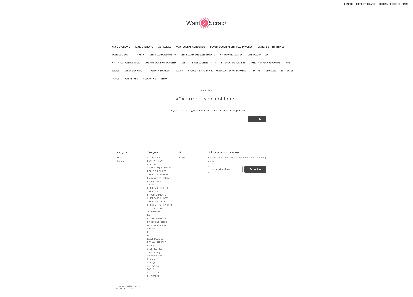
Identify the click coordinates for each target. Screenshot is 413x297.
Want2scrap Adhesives (190, 46)
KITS (288, 62)
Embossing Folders (233, 62)
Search (348, 4)
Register (395, 4)
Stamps (256, 70)
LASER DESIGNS (133, 70)
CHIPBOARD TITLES (258, 54)
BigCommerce (133, 286)
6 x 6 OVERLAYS (121, 46)
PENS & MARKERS (160, 70)
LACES (115, 70)
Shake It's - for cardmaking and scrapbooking (217, 70)
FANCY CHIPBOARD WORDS (265, 62)
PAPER (179, 70)
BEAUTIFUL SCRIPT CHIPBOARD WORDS (231, 46)
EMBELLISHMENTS (202, 62)
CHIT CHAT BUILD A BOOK (126, 62)
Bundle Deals (120, 54)
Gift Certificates (365, 4)
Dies (184, 62)
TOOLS (115, 78)
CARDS (141, 54)
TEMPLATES (287, 70)
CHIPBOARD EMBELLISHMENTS (198, 54)
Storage (271, 70)
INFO (164, 78)
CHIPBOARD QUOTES (231, 54)
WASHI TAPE (131, 78)
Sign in (383, 4)
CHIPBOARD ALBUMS (161, 54)
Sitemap (120, 161)
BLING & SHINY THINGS (271, 46)
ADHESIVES (164, 46)
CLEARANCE (149, 78)
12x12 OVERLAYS (144, 46)
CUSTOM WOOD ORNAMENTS (160, 62)
